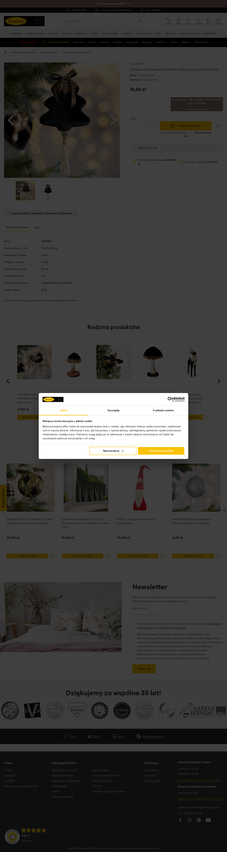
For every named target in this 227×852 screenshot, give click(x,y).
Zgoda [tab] (63, 410)
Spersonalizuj (111, 450)
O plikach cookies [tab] (163, 410)
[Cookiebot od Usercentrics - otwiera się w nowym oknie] (170, 399)
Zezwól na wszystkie (161, 450)
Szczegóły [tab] (114, 410)
